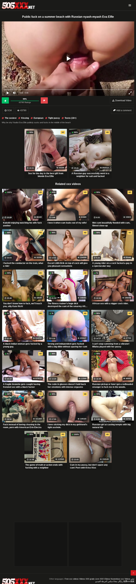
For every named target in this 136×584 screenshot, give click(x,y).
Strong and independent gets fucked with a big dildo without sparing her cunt (67, 345)
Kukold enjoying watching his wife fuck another (22, 224)
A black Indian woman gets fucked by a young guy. (22, 345)
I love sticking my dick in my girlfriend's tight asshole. (67, 426)
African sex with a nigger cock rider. (110, 303)
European (38, 118)
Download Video (123, 100)
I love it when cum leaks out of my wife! (67, 223)
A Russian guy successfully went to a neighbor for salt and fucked (90, 175)
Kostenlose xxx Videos (120, 579)
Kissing (25, 118)
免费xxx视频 (128, 581)
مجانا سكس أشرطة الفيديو (106, 581)
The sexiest (10, 118)
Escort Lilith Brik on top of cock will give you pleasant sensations (68, 264)
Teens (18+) (70, 118)
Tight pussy (54, 118)
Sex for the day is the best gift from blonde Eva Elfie (45, 175)
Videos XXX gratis (87, 579)
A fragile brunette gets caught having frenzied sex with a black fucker (21, 385)
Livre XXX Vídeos (102, 579)
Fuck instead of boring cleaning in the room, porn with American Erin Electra (22, 426)
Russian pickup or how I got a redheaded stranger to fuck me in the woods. (112, 385)
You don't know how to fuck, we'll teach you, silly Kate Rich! (22, 305)
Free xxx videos (72, 579)
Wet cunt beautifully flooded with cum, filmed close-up (111, 224)
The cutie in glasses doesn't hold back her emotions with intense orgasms (67, 385)
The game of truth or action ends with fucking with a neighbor (44, 466)
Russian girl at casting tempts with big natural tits (111, 426)
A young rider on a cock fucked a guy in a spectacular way (112, 264)
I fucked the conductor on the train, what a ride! (23, 264)
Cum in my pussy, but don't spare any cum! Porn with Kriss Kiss (89, 466)
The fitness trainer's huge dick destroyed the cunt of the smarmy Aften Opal (68, 305)
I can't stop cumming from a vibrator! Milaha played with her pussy (110, 345)
